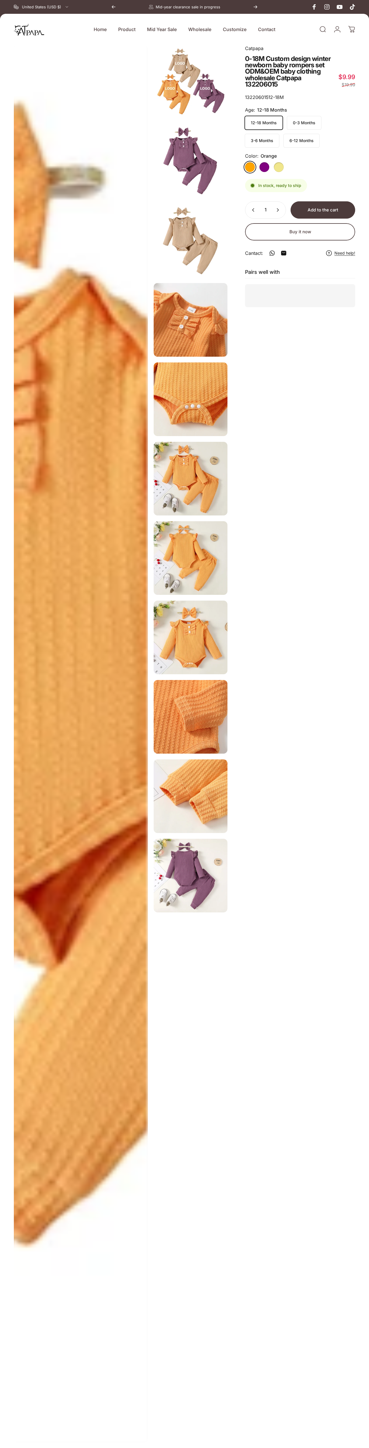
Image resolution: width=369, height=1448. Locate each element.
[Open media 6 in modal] (190, 399)
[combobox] (41, 7)
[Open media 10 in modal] (190, 717)
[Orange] (250, 167)
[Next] (255, 7)
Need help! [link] (344, 253)
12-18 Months (264, 122)
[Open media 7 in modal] (190, 478)
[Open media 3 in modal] (190, 161)
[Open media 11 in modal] (190, 796)
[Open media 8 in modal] (190, 558)
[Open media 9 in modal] (190, 637)
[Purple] (264, 167)
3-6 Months (262, 140)
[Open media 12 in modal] (190, 875)
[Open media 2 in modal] (81, 743)
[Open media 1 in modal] (190, 82)
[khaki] (279, 167)
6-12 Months (301, 140)
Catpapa (254, 48)
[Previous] (113, 7)
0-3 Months (304, 122)
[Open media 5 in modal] (190, 320)
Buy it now (300, 231)
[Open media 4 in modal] (190, 240)
